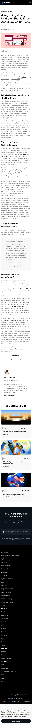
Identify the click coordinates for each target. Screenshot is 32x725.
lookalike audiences (18, 306)
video (7, 79)
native (24, 77)
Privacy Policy (25, 538)
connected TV (15, 79)
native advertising (10, 320)
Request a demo (13, 349)
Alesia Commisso (6, 26)
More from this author (9, 395)
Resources (4, 11)
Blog (11, 11)
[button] (30, 2)
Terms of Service (14, 539)
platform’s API (24, 289)
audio (3, 79)
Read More (5, 434)
